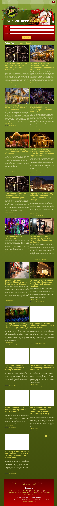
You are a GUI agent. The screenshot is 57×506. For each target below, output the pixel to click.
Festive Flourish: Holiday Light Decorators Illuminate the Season (16, 152)
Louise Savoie (26, 43)
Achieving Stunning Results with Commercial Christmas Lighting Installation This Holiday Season (17, 454)
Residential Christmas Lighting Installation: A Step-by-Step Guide (14, 368)
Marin (47, 492)
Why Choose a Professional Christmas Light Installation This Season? (42, 368)
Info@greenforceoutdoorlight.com (29, 501)
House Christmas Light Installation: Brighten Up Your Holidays (15, 410)
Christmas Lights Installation (16, 85)
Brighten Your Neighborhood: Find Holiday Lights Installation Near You (41, 109)
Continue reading (9, 82)
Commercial (28, 483)
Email (6, 30)
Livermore (18, 492)
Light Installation (13, 473)
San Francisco (12, 491)
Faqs (39, 483)
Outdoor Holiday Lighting (40, 343)
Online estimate (26, 484)
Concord (46, 491)
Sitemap (34, 484)
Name (6, 26)
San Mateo (26, 491)
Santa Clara (36, 492)
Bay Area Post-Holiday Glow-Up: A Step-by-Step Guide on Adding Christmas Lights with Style (42, 153)
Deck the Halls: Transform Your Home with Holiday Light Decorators (16, 108)
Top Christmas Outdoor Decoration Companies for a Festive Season (42, 326)
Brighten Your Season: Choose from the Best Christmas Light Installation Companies (42, 66)
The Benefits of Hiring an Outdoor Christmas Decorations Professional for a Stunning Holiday (41, 410)
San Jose (40, 491)
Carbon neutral (46, 483)
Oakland (29, 492)
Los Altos (42, 492)
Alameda (19, 491)
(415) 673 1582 (36, 12)
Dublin (32, 494)
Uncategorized (12, 254)
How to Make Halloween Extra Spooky (15, 237)
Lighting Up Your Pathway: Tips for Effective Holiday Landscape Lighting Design (16, 326)
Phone (6, 33)
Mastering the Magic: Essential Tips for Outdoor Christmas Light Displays (16, 282)
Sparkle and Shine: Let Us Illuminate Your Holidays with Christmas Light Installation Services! (16, 66)
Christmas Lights (13, 125)
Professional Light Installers (41, 301)
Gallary (14, 483)
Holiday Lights (38, 129)
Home (8, 483)
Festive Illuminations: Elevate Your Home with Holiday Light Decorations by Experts (41, 239)
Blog (35, 483)
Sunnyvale (27, 494)
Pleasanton (11, 492)
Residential (21, 483)
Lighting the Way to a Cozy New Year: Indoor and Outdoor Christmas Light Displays (41, 197)
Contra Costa (33, 491)
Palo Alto (24, 492)
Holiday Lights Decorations (41, 259)
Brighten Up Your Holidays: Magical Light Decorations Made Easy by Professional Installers (41, 283)
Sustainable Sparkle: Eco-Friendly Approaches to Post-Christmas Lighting (16, 196)
